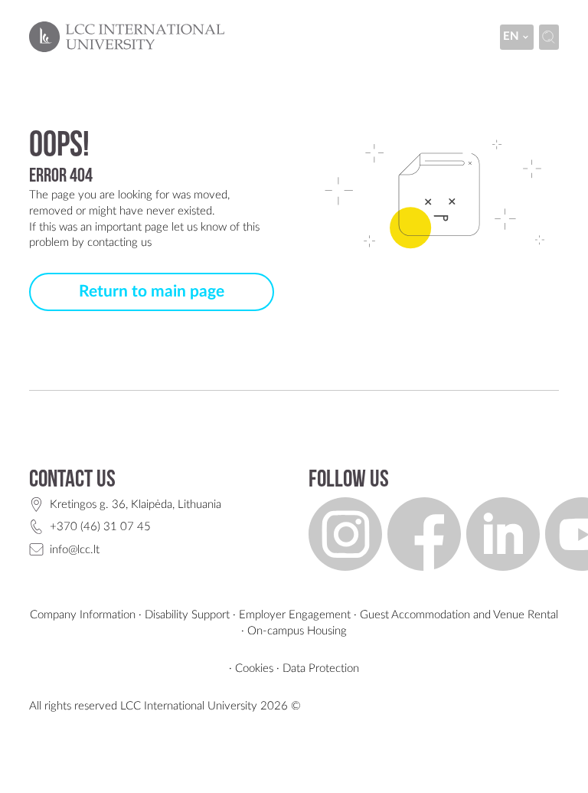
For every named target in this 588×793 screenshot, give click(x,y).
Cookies (254, 668)
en (511, 36)
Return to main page (151, 291)
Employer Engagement (295, 615)
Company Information (83, 615)
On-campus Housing (297, 631)
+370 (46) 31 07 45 (100, 526)
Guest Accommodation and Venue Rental (459, 615)
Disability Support (187, 615)
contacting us (119, 242)
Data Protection (321, 668)
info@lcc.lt (75, 549)
